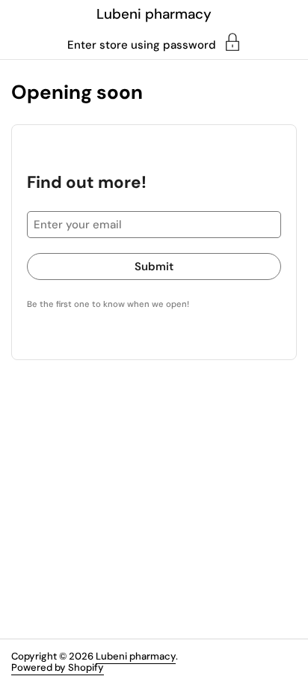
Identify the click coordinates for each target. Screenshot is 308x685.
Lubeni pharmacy (154, 13)
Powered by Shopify (57, 667)
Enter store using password (141, 44)
